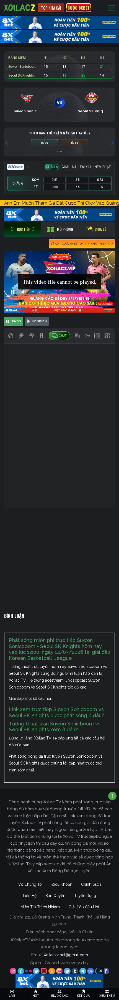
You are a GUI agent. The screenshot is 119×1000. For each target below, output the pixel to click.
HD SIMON (39, 321)
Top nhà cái (51, 8)
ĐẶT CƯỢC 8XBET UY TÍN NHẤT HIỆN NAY (84, 243)
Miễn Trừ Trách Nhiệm (40, 907)
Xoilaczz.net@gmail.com (66, 955)
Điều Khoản (61, 884)
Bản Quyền (55, 895)
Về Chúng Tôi (30, 884)
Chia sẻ (100, 229)
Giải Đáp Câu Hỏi (84, 907)
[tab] (22, 229)
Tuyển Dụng (85, 895)
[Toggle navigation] (111, 8)
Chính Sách (91, 884)
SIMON (16, 321)
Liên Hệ (30, 895)
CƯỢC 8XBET (79, 8)
